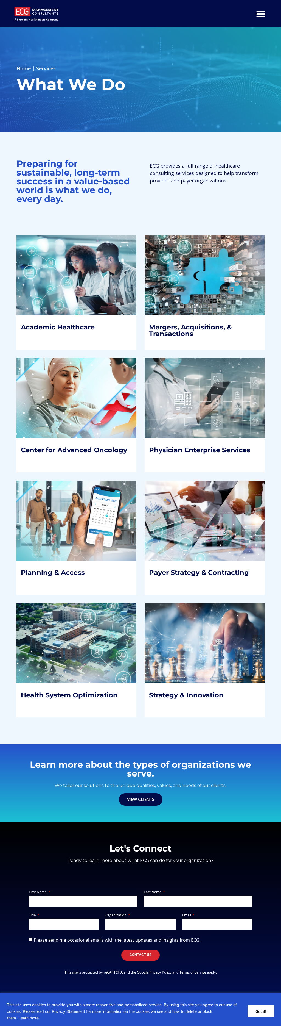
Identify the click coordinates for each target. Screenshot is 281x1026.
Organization (116, 915)
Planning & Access (57, 520)
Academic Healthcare (62, 278)
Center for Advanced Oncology (60, 405)
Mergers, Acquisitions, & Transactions (194, 278)
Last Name (153, 892)
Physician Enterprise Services (204, 401)
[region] (140, 1009)
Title (32, 915)
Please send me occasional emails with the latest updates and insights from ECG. (117, 940)
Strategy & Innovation (190, 639)
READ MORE (39, 311)
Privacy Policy (160, 972)
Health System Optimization (73, 646)
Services (46, 68)
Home (23, 68)
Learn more (28, 1018)
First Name (38, 892)
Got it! (260, 1011)
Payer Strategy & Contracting (203, 520)
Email (187, 915)
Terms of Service (192, 972)
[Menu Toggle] (261, 14)
